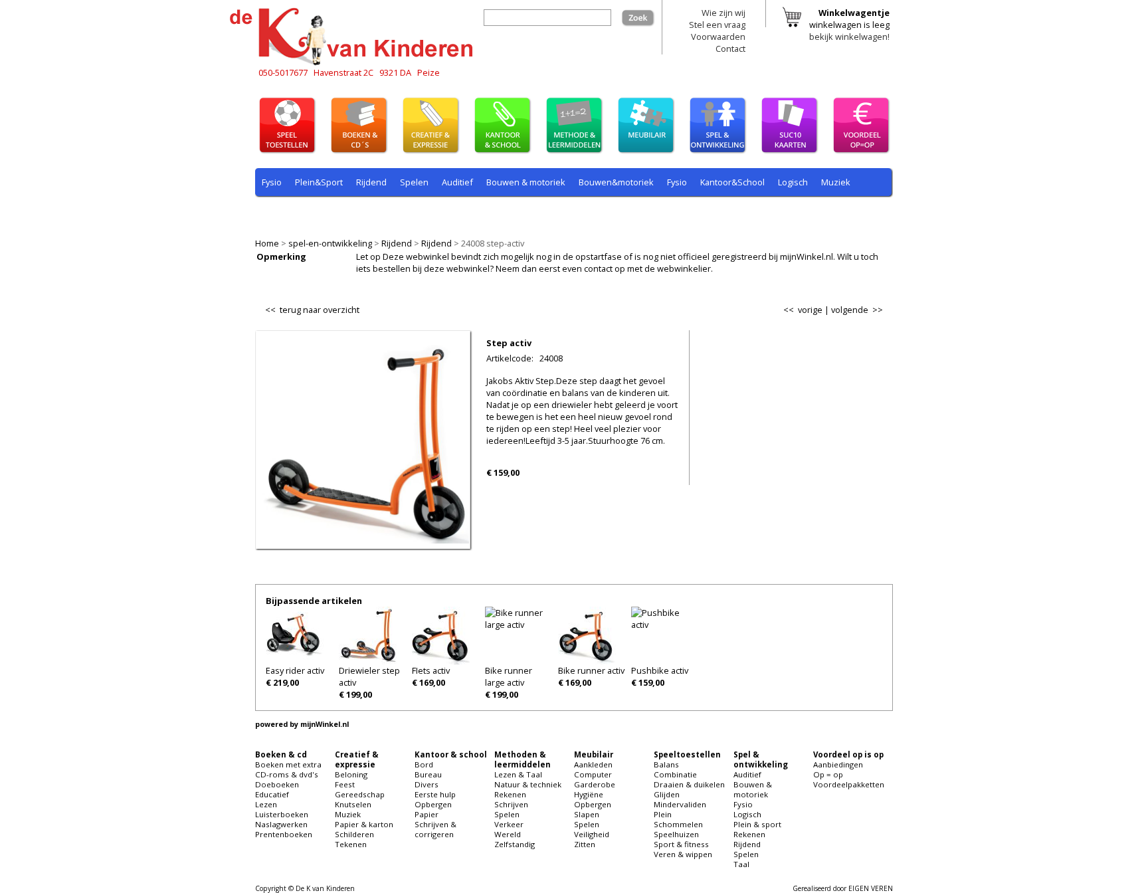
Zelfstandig (514, 844)
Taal (525, 213)
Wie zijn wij (723, 13)
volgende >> (857, 310)
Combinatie (675, 774)
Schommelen (678, 824)
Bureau (428, 774)
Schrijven (511, 804)
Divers (426, 784)
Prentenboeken (283, 834)
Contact (730, 48)
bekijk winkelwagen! (849, 37)
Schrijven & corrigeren (435, 829)
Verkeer (509, 824)
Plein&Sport (319, 182)
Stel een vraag (717, 25)
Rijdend (396, 243)
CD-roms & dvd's (286, 774)
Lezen (266, 804)
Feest (345, 784)
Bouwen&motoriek (616, 182)
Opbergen (433, 804)
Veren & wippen (683, 854)
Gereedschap (360, 794)
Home (267, 243)
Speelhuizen (676, 834)
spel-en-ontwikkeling (330, 243)
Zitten (584, 844)
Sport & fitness (681, 844)
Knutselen (353, 804)
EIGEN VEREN (870, 888)
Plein (663, 814)
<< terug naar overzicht (312, 307)
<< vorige (802, 310)
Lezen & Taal (518, 774)
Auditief (457, 182)
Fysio (272, 182)
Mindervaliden (680, 804)
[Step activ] (363, 540)
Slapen (586, 814)
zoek (645, 15)
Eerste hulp (435, 794)
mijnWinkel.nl (324, 724)
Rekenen (344, 213)
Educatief (272, 794)
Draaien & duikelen (689, 784)
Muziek (835, 182)
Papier (426, 814)
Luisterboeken (281, 814)
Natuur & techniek (527, 784)
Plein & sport (287, 213)
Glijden (667, 794)
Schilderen (354, 834)
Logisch (793, 182)
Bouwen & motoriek (525, 182)
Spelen (414, 182)
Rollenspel (441, 213)
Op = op (828, 774)
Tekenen (351, 844)
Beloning (351, 774)
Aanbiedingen (838, 764)
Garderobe (594, 784)
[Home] (355, 63)
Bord (424, 764)
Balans (666, 764)
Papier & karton (364, 824)
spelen (561, 213)
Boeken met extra (288, 764)
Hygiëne (588, 794)
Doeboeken (277, 784)
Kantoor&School (732, 182)
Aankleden (593, 764)
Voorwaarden (718, 37)
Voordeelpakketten (848, 784)
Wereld (507, 834)
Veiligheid (591, 834)
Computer (593, 774)
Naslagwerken (281, 824)
